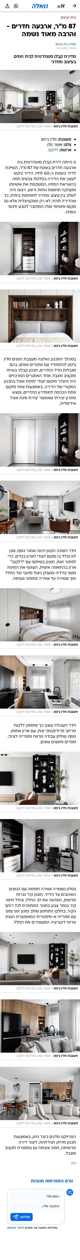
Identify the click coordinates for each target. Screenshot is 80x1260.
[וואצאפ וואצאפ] (16, 6)
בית (73, 1163)
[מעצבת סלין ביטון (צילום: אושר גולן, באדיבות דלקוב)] (40, 100)
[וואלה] (40, 6)
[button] (61, 6)
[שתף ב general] (7, 6)
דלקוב (53, 150)
